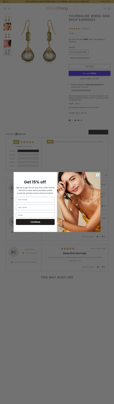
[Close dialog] (98, 175)
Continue (35, 222)
